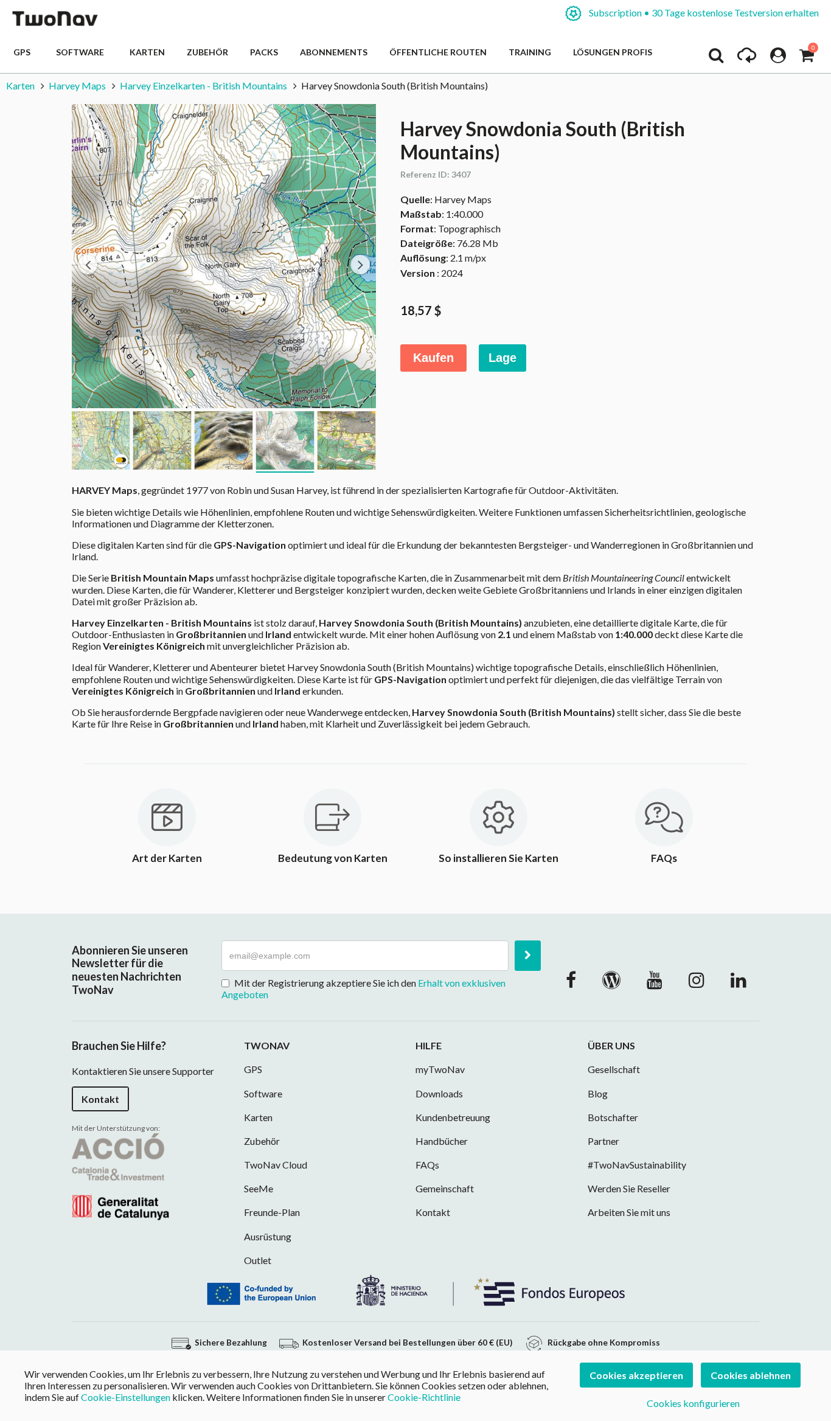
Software (82, 52)
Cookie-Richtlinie (424, 1397)
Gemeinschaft (444, 1188)
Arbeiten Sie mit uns (629, 1212)
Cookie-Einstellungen (125, 1397)
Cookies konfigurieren (693, 1403)
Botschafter (613, 1117)
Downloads (439, 1093)
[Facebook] (571, 979)
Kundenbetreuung (452, 1117)
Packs (264, 52)
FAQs (427, 1164)
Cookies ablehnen (751, 1375)
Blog (598, 1093)
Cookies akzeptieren (636, 1375)
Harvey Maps (77, 85)
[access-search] (716, 58)
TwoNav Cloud (275, 1164)
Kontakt (100, 1099)
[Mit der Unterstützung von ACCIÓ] (120, 1175)
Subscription (703, 12)
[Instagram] (696, 979)
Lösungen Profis (612, 52)
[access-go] (747, 58)
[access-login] (778, 58)
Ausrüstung (267, 1236)
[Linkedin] (738, 979)
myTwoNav (440, 1069)
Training (530, 52)
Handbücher (441, 1141)
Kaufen (433, 357)
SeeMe (258, 1188)
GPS (23, 52)
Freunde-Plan (272, 1212)
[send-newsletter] (528, 955)
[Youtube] (654, 979)
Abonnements (333, 52)
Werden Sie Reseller (629, 1188)
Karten (147, 52)
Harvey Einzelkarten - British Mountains (204, 85)
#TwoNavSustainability (637, 1164)
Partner (603, 1141)
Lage (502, 357)
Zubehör (207, 52)
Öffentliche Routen (438, 52)
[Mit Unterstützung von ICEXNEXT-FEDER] (415, 1289)
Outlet (257, 1260)
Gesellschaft (614, 1069)
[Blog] (611, 979)
